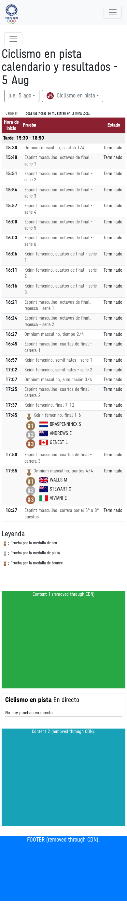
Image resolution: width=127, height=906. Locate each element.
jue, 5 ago (19, 95)
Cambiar (12, 113)
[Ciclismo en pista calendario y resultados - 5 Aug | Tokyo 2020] (11, 12)
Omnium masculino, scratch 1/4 (54, 148)
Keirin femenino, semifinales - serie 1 (58, 360)
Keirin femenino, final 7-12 (49, 405)
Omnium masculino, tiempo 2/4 (54, 334)
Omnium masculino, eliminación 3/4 (58, 380)
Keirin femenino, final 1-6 (57, 415)
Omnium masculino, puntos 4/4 (63, 471)
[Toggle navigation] (113, 12)
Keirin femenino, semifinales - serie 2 (58, 370)
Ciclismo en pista (75, 95)
